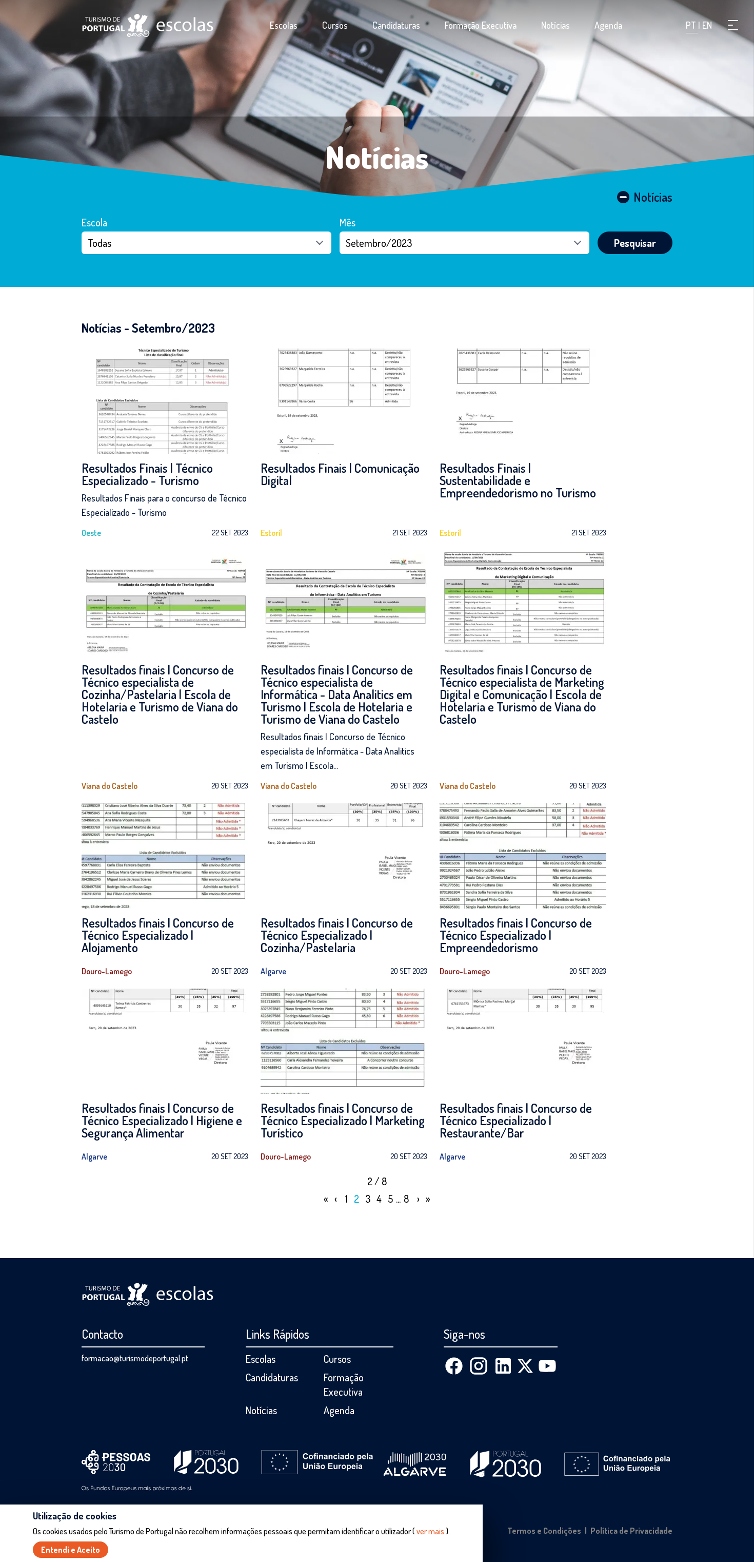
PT (692, 25)
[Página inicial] (148, 25)
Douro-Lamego (107, 971)
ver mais (430, 1531)
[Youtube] (547, 1366)
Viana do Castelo (109, 786)
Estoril (271, 533)
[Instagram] (478, 1366)
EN (707, 25)
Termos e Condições (544, 1531)
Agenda (608, 25)
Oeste (91, 533)
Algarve (273, 971)
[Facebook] (454, 1366)
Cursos (335, 25)
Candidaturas (396, 25)
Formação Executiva (481, 25)
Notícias (555, 25)
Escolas (283, 25)
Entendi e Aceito (70, 1550)
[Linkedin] (503, 1366)
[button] (733, 25)
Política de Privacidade (631, 1531)
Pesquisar (635, 242)
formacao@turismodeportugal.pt (135, 1358)
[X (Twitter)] (525, 1366)
